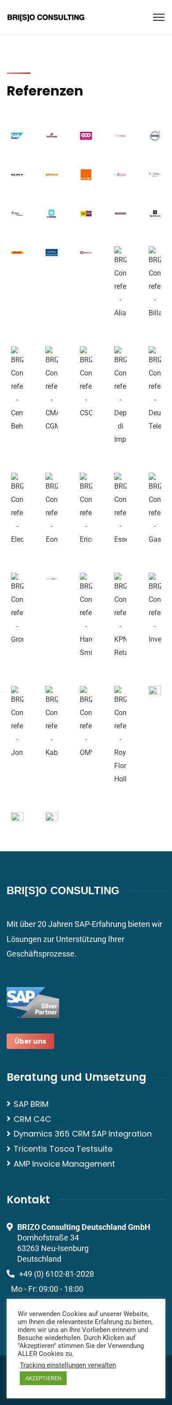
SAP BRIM (31, 1104)
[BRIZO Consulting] (46, 16)
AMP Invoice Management (64, 1163)
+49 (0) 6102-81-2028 (56, 1274)
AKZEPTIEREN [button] (43, 1378)
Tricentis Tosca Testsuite (63, 1148)
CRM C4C (32, 1119)
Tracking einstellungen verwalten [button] (68, 1365)
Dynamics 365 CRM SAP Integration (83, 1133)
